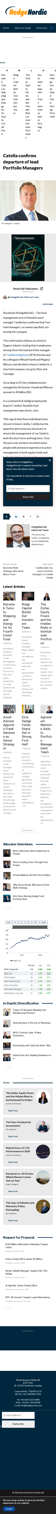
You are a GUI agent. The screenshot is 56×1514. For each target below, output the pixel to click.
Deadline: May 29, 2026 (15, 1277)
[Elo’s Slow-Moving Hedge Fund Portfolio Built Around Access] (7, 898)
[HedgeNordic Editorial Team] (5, 297)
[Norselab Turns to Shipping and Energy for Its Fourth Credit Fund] (7, 70)
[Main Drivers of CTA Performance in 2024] (43, 1152)
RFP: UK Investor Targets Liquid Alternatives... (28, 1297)
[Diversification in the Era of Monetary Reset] (7, 1023)
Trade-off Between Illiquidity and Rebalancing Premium (29, 1011)
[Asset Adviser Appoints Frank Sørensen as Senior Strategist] (43, 70)
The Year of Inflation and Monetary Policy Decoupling (20, 1206)
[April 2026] (28, 257)
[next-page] (10, 908)
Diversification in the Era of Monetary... (32, 1022)
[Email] (37, 516)
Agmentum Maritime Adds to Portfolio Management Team (46, 734)
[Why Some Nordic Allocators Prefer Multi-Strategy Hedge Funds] (7, 887)
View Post (13, 1111)
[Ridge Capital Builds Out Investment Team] (19, 70)
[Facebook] (30, 516)
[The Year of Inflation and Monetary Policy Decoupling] (43, 1207)
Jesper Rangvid (12, 1184)
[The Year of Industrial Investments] (43, 1126)
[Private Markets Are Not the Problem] (7, 875)
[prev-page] (5, 908)
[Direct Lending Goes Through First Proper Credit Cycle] (7, 864)
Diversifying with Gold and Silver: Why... (32, 1045)
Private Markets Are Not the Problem (31, 875)
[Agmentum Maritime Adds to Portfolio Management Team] (46, 709)
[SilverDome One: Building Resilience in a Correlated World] (7, 1057)
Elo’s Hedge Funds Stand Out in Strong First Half (26, 730)
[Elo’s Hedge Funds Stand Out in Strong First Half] (28, 709)
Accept (9, 1509)
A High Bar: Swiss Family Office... (22, 1285)
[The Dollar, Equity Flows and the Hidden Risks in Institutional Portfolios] (31, 70)
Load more (27, 830)
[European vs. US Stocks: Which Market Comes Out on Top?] (43, 1177)
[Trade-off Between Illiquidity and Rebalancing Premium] (7, 1012)
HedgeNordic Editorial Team (25, 297)
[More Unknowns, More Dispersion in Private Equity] (7, 853)
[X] (23, 516)
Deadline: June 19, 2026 (15, 1263)
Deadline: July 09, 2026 (14, 1251)
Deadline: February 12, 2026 (17, 1289)
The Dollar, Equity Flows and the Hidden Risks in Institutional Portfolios (28, 106)
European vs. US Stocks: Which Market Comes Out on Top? (20, 1177)
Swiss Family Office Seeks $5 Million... (24, 1259)
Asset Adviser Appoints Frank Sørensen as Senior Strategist (9, 732)
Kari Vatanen (11, 1129)
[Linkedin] (16, 516)
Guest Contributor (13, 1103)
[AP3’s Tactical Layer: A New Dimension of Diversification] (7, 1035)
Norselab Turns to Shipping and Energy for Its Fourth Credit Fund (9, 621)
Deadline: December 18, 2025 (17, 1301)
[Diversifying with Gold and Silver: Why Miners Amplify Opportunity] (7, 1046)
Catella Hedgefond (17, 355)
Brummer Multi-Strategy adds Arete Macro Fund (13, 571)
